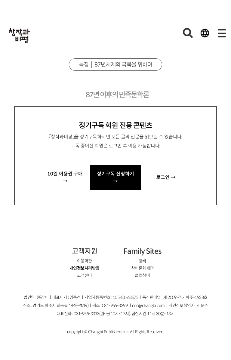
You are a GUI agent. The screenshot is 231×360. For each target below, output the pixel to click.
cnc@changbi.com (148, 305)
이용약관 (84, 261)
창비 (142, 261)
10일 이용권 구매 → (65, 177)
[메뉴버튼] (221, 33)
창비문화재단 (142, 268)
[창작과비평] (19, 35)
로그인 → (166, 177)
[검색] (188, 33)
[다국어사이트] (205, 33)
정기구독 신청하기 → (115, 177)
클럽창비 (142, 275)
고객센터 (84, 275)
